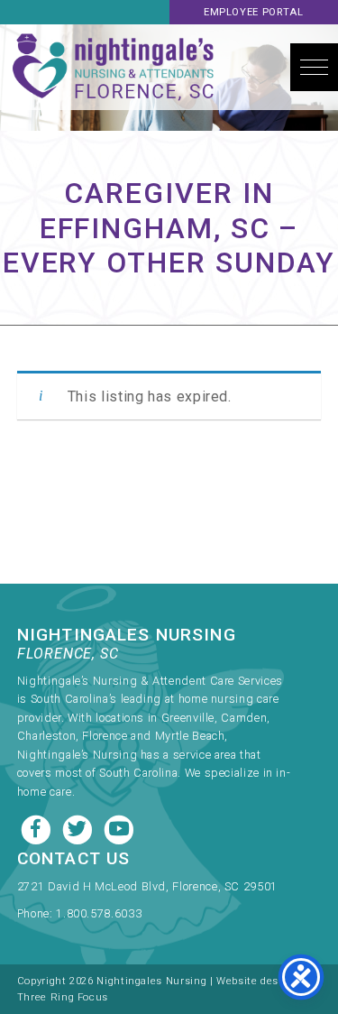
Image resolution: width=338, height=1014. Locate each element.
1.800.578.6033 (99, 913)
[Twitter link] (79, 827)
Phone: (36, 913)
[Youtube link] (119, 827)
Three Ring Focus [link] (62, 997)
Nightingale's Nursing (113, 67)
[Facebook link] (38, 827)
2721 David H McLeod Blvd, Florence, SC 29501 (147, 886)
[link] (154, 890)
